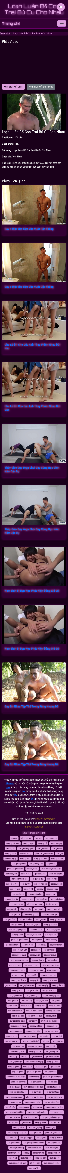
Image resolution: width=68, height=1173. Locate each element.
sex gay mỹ (26, 884)
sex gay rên (34, 980)
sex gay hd (42, 843)
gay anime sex (15, 965)
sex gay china (10, 853)
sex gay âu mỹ (16, 924)
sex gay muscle (16, 1031)
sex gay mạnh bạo (35, 1016)
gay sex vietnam (56, 945)
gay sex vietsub (50, 955)
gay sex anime (11, 884)
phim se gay (35, 1163)
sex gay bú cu (10, 919)
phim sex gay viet (34, 1072)
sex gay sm (37, 1107)
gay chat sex (11, 1138)
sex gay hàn (32, 975)
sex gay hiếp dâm (27, 985)
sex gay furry (42, 899)
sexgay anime (38, 1153)
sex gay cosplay (17, 904)
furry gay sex (13, 1001)
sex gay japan (28, 843)
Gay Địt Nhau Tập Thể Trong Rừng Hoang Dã (31, 706)
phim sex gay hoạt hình (15, 1112)
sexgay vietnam (54, 1153)
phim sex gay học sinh (50, 1021)
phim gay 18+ (34, 1168)
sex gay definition (53, 1011)
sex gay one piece (35, 1046)
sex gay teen (53, 960)
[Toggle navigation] (61, 23)
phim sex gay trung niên (17, 1132)
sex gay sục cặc (35, 1051)
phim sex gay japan (34, 904)
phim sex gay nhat (18, 1082)
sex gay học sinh (19, 864)
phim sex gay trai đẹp (54, 1107)
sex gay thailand (53, 1087)
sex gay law (50, 894)
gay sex (39, 838)
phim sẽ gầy (54, 1158)
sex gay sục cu (15, 1102)
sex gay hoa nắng (19, 955)
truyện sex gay (56, 843)
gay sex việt (50, 1046)
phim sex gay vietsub (51, 965)
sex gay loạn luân (20, 950)
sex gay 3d (28, 889)
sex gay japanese (50, 980)
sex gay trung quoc (28, 1036)
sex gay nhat (51, 1016)
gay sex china (10, 985)
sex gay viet (51, 879)
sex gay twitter (40, 1122)
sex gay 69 (39, 909)
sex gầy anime (50, 1072)
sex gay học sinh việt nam (34, 1143)
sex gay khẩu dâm (33, 1031)
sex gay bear (40, 1006)
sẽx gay (46, 1041)
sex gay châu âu (11, 899)
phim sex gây (25, 909)
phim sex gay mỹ (53, 930)
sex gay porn (35, 955)
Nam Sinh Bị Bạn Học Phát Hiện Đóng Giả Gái (32, 591)
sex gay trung (32, 869)
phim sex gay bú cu (52, 1132)
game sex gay (52, 970)
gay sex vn (33, 1021)
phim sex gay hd (55, 874)
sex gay (14, 838)
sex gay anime (51, 838)
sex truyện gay (13, 1153)
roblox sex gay (18, 975)
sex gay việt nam (12, 843)
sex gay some (36, 1132)
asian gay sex (28, 945)
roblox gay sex (18, 1016)
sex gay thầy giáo (32, 995)
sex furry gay (34, 1077)
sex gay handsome (18, 980)
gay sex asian (52, 889)
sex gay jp (13, 1056)
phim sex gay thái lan (19, 940)
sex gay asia (15, 889)
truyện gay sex (52, 904)
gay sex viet (55, 1066)
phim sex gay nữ (52, 1148)
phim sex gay (26, 838)
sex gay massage (31, 965)
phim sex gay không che (33, 1087)
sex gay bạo (55, 1122)
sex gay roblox (49, 950)
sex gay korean (56, 1112)
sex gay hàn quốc (54, 909)
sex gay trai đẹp (57, 899)
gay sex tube (37, 1056)
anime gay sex (11, 874)
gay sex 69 (41, 945)
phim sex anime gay (50, 914)
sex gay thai (57, 1036)
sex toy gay (50, 1127)
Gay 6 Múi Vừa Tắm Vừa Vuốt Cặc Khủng (29, 229)
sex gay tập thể (37, 879)
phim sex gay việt (33, 924)
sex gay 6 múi (17, 935)
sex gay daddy (56, 1138)
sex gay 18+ (13, 1122)
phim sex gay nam (36, 970)
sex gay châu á (38, 960)
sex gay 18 (27, 1066)
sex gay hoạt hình (49, 990)
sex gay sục (26, 874)
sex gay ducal (57, 985)
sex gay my (56, 1001)
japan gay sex (51, 1026)
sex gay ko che (32, 990)
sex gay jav (44, 1036)
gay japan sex (50, 935)
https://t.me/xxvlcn (34, 826)
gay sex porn (24, 1107)
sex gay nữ (35, 950)
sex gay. (24, 1056)
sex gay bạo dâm (13, 1117)
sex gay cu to (11, 1036)
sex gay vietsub (57, 858)
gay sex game (17, 1072)
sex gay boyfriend (51, 1031)
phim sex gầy (43, 985)
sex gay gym (58, 1041)
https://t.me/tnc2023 (45, 819)
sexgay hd (13, 1158)
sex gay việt (57, 848)
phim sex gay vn (36, 930)
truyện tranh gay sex (51, 995)
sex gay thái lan (25, 919)
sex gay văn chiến (36, 1082)
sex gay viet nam (40, 858)
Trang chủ (11, 23)
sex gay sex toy (13, 1143)
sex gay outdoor (36, 1026)
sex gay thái (11, 909)
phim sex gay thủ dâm (34, 1097)
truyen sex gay (51, 940)
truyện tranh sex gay (19, 879)
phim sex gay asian (17, 1051)
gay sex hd (51, 864)
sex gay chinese (50, 924)
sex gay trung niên (34, 935)
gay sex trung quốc (17, 1021)
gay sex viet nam (52, 1056)
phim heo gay (26, 1158)
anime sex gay (10, 858)
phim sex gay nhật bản (17, 930)
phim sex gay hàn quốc (16, 1077)
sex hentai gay (18, 1046)
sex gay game (13, 1066)
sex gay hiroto (36, 1092)
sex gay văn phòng (51, 1102)
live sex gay (52, 1082)
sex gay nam (26, 1006)
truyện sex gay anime (14, 1097)
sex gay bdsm (56, 884)
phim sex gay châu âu (17, 1092)
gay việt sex (26, 1122)
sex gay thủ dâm (15, 995)
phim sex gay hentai (32, 1102)
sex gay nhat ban (12, 1041)
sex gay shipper (26, 1138)
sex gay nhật (25, 858)
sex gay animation (35, 894)
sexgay (26, 1153)
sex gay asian (43, 848)
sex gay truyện (52, 1061)
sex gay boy (15, 914)
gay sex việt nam (12, 945)
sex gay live (41, 1138)
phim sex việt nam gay (34, 1061)
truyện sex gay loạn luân (37, 1112)
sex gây (40, 889)
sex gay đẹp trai (52, 1051)
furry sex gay (27, 1001)
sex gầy (60, 853)
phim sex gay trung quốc (51, 869)
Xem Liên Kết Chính (13, 86)
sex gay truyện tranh (34, 1011)
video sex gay (41, 1066)
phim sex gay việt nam (44, 853)
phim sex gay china (17, 970)
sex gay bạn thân (52, 1092)
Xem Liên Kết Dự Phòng (41, 86)
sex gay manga (16, 1061)
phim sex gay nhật (31, 914)
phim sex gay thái (34, 1148)
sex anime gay (25, 853)
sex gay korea (54, 1006)
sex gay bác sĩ (19, 1127)
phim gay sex (41, 919)
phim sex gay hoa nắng (52, 1077)
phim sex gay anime (15, 869)
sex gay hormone (56, 919)
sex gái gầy (10, 1107)
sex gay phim (17, 990)
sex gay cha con (54, 1143)
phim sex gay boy (35, 1127)
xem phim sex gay (15, 1011)
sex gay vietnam (40, 884)
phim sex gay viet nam (19, 960)
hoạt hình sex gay (30, 1117)
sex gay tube (37, 940)
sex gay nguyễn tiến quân (52, 1117)
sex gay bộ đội (14, 1087)
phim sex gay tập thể (31, 1041)
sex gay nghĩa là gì (54, 1097)
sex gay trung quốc (26, 848)
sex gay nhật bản (36, 864)
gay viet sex (12, 1006)
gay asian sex (27, 899)
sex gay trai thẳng (17, 1148)
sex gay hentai (18, 894)
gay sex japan (40, 874)
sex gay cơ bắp (42, 1001)
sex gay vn (10, 848)
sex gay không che (48, 975)
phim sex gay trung (18, 1026)
